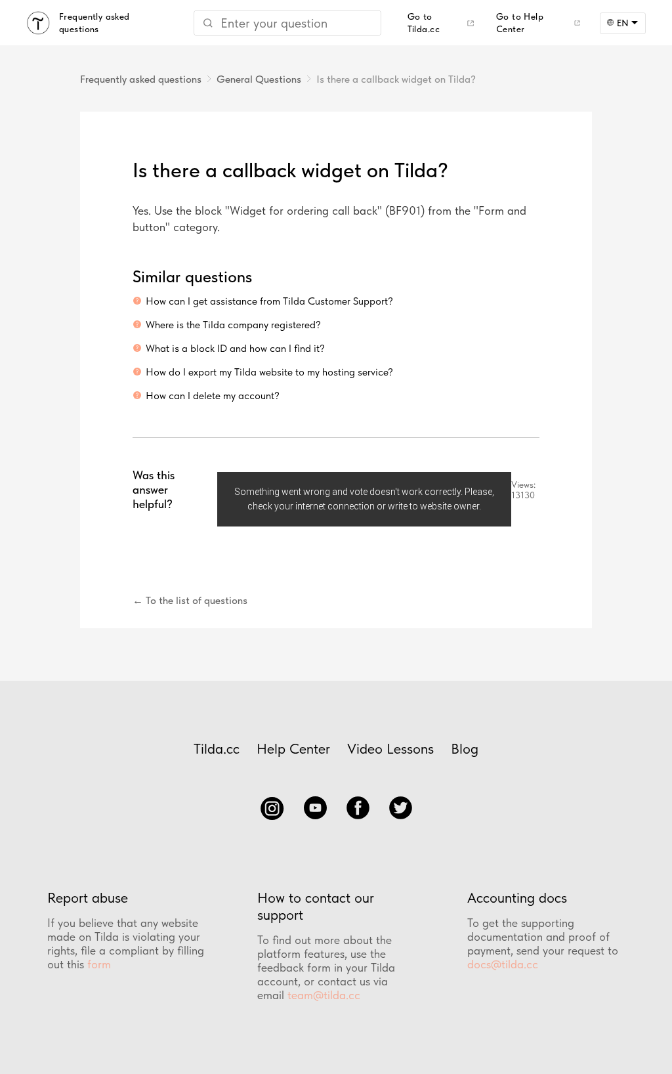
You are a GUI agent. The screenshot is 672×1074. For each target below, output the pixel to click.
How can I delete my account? (213, 395)
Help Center (293, 748)
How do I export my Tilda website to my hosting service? (269, 372)
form (99, 964)
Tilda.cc (217, 748)
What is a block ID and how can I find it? (235, 348)
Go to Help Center (519, 22)
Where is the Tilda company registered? (233, 324)
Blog (464, 748)
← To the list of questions (190, 600)
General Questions (259, 79)
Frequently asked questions (140, 79)
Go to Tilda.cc (424, 22)
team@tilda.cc (323, 995)
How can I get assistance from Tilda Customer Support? (269, 301)
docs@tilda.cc (502, 964)
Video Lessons (390, 748)
